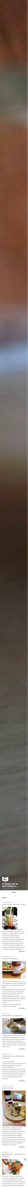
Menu (14, 892)
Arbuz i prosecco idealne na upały (13, 904)
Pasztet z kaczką (7, 1088)
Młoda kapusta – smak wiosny (12, 1015)
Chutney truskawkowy (10, 958)
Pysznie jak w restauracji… (10, 885)
